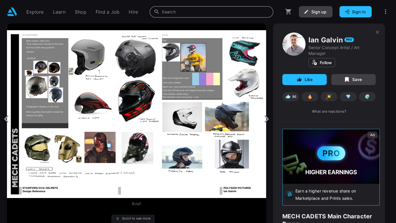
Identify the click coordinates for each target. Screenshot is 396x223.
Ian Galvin (325, 40)
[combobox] (211, 12)
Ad (372, 135)
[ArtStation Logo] (12, 11)
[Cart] (288, 12)
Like (309, 79)
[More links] (385, 12)
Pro (349, 39)
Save (357, 79)
